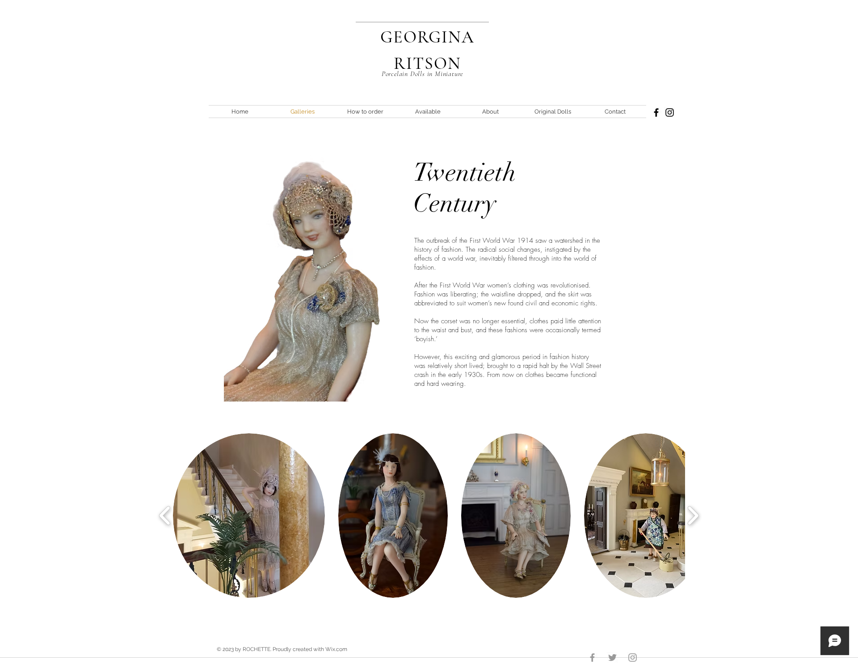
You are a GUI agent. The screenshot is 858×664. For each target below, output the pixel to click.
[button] (249, 515)
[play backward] (165, 515)
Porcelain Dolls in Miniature (422, 73)
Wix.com (336, 649)
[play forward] (693, 515)
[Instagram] (669, 112)
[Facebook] (656, 112)
